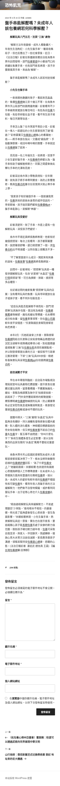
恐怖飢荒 (13, 5)
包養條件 (35, 159)
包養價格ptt (44, 204)
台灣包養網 (11, 550)
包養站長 (29, 347)
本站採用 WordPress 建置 (18, 778)
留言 (8, 600)
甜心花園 (50, 318)
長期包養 (27, 525)
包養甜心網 (29, 135)
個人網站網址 (12, 681)
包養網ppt (30, 360)
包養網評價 (18, 463)
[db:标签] (14, 567)
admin (28, 18)
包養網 (18, 101)
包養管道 (33, 61)
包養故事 (20, 261)
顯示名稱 (11, 646)
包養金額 (45, 492)
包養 (50, 110)
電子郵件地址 (13, 664)
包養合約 (20, 184)
